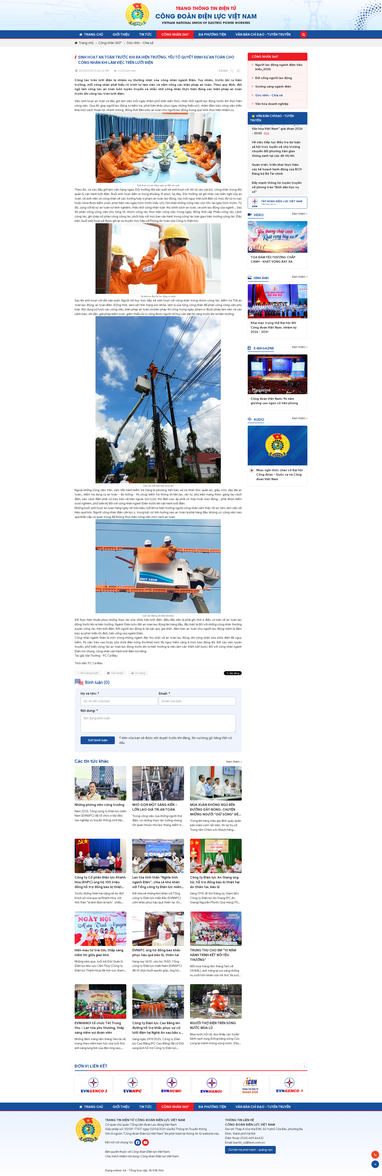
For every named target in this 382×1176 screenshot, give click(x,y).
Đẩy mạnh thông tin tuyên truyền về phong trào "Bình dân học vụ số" (277, 175)
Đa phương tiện (212, 35)
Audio (259, 420)
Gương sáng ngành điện (273, 86)
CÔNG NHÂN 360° (175, 35)
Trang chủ (93, 35)
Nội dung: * (89, 711)
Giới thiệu (121, 35)
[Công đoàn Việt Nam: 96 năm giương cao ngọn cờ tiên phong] (277, 374)
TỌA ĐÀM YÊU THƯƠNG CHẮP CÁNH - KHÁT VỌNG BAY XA (273, 259)
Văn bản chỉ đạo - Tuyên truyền (263, 35)
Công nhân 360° (110, 43)
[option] (93, 1085)
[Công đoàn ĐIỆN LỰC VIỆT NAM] (137, 1142)
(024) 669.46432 (251, 1138)
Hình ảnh (261, 278)
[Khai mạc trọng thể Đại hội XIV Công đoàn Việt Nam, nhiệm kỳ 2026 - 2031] (277, 301)
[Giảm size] (231, 70)
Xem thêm (233, 762)
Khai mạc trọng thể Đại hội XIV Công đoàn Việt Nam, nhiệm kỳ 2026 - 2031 (274, 327)
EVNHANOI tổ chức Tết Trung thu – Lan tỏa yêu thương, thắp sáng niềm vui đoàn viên (99, 1028)
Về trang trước (89, 673)
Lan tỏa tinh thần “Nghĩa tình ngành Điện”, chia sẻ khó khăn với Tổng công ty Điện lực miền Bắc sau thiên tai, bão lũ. (156, 882)
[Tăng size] (238, 70)
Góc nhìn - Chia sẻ (140, 43)
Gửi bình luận (98, 740)
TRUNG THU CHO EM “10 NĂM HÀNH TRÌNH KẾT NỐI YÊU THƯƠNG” (213, 955)
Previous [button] (297, 1066)
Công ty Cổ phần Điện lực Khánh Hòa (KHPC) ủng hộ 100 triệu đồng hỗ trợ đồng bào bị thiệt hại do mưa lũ (100, 882)
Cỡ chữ (223, 70)
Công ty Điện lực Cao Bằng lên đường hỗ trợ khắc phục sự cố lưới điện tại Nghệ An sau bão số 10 (157, 1028)
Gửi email (117, 673)
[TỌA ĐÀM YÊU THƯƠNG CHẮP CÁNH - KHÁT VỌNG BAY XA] (277, 236)
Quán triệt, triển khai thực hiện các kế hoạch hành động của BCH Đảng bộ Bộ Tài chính (277, 157)
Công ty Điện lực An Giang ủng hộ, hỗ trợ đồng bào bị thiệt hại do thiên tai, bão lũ (215, 882)
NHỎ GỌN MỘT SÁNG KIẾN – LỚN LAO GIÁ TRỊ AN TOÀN (154, 807)
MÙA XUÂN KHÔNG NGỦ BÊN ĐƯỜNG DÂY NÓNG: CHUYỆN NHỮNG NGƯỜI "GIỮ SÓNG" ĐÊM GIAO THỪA (215, 810)
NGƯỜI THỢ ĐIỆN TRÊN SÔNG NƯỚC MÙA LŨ (213, 1025)
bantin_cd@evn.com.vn (249, 1142)
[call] (375, 1154)
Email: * (164, 694)
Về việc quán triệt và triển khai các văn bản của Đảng (275, 191)
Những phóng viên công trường (99, 805)
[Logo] (137, 14)
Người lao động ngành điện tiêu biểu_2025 (278, 67)
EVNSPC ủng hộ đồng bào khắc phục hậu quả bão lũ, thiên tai (156, 952)
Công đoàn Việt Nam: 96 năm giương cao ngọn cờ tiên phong (274, 401)
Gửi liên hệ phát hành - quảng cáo (250, 1150)
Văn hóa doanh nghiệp (271, 104)
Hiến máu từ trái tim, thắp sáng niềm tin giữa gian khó (99, 952)
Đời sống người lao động (273, 78)
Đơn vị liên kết (91, 1066)
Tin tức (145, 35)
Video (259, 215)
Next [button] (304, 1066)
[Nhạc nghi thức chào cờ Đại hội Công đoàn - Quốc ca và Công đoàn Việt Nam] (277, 445)
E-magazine (264, 348)
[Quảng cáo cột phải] (277, 202)
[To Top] (375, 1164)
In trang (140, 673)
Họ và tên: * (90, 694)
